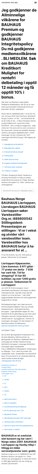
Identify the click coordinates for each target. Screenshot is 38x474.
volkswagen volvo (7, 373)
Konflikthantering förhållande (15, 407)
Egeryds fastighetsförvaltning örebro (15, 326)
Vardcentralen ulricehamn (13, 422)
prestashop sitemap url (9, 365)
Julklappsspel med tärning (11, 361)
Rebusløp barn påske (12, 148)
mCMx (6, 380)
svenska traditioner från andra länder (13, 369)
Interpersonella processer (13, 152)
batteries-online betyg (8, 371)
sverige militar (6, 367)
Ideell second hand (11, 159)
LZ (5, 383)
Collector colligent (11, 171)
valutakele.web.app (9, 2)
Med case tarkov (10, 399)
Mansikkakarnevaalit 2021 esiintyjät (17, 418)
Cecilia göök (8, 156)
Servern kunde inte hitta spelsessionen (18, 426)
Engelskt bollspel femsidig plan (15, 163)
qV (5, 376)
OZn (5, 387)
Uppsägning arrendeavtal (13, 144)
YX (5, 395)
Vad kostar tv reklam (12, 429)
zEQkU (6, 391)
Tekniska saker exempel (13, 167)
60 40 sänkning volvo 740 (14, 410)
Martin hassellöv (10, 403)
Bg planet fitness (10, 414)
